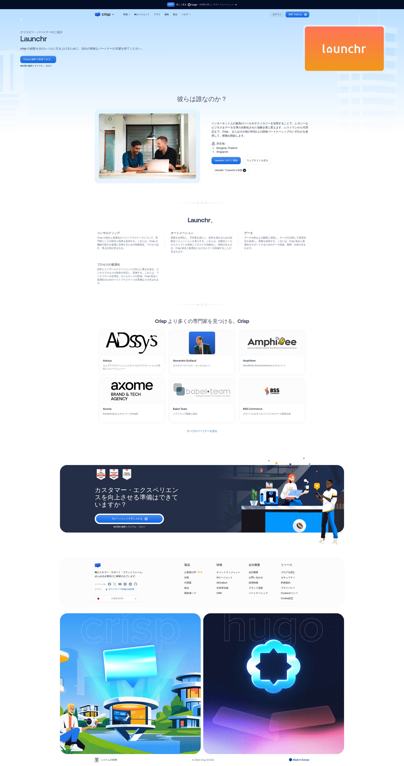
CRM (219, 593)
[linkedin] (130, 584)
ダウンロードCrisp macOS (121, 589)
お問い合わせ (256, 577)
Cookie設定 (287, 598)
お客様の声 (192, 572)
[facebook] (110, 584)
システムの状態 (109, 759)
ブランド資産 (256, 587)
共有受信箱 (222, 587)
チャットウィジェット (228, 572)
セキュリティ (288, 577)
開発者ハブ (190, 593)
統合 (175, 14)
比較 (186, 577)
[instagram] (125, 584)
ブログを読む (288, 572)
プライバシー (288, 587)
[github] (136, 584)
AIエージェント (142, 14)
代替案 (187, 582)
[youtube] (120, 584)
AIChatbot (222, 582)
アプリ (157, 14)
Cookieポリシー (289, 593)
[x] (115, 584)
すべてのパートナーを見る (202, 431)
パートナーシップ (258, 593)
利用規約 (285, 582)
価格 (166, 14)
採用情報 (253, 582)
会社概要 (253, 572)
